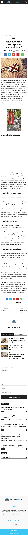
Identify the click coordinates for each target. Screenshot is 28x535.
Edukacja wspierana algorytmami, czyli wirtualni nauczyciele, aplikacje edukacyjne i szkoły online (13, 426)
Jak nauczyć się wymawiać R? (23, 311)
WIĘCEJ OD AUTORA (19, 334)
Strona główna (4, 35)
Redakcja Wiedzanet (8, 50)
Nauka (14, 38)
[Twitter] (16, 525)
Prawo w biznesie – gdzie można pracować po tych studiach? (16, 347)
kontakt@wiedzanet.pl (19, 515)
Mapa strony (14, 530)
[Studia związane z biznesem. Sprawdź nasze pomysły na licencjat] (4, 340)
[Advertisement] (14, 19)
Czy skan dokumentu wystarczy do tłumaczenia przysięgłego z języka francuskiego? (10, 436)
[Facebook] (12, 525)
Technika (3, 440)
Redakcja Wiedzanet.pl (10, 411)
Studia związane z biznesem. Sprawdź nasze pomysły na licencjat (17, 340)
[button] (26, 2)
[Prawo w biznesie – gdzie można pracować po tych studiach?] (4, 347)
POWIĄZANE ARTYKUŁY (7, 334)
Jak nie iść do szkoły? (6, 310)
